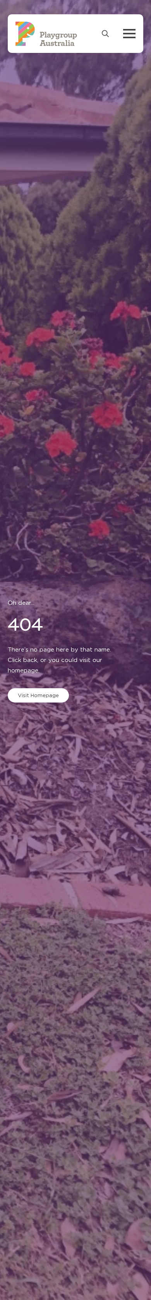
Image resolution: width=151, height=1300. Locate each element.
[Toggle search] (105, 34)
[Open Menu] (129, 33)
